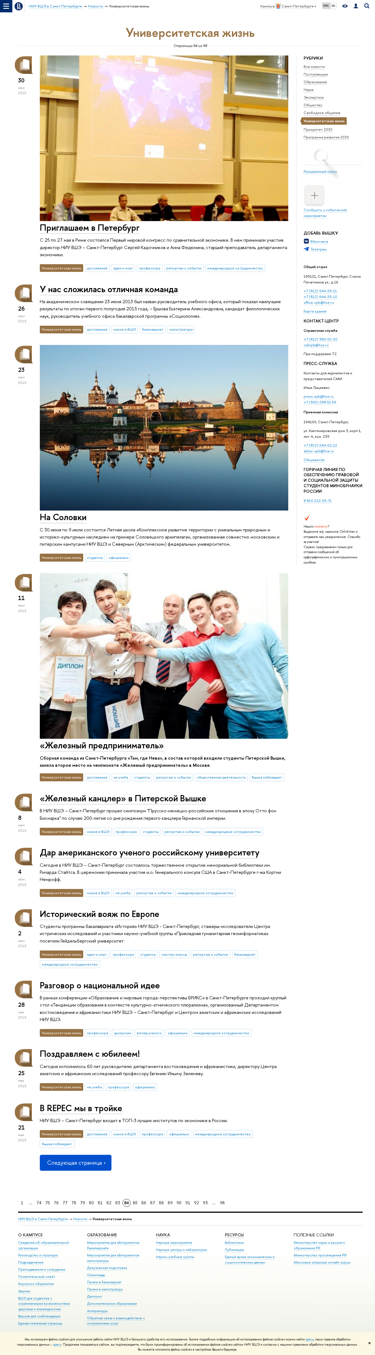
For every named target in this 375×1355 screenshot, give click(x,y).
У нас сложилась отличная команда (109, 289)
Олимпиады (96, 1275)
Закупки (24, 1291)
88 (161, 1203)
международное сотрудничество (235, 268)
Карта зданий (315, 311)
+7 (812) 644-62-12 (320, 445)
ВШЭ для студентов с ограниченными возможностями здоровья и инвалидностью (44, 1304)
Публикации (234, 1249)
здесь (310, 1339)
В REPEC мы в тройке (81, 1108)
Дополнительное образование (112, 1303)
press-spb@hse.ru (319, 396)
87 (152, 1203)
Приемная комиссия (321, 411)
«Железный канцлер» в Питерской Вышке (123, 798)
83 (117, 1203)
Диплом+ (94, 1296)
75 (47, 1203)
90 (179, 1203)
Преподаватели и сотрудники (41, 1269)
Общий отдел (315, 266)
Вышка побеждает (267, 777)
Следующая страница (74, 1162)
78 (73, 1203)
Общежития (314, 459)
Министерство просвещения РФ (320, 1255)
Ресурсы (234, 1235)
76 (56, 1203)
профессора (149, 268)
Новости (80, 1219)
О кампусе (30, 1235)
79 (82, 1203)
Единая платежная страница (40, 1323)
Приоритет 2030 (318, 129)
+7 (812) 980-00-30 (320, 339)
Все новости (314, 66)
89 (170, 1203)
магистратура (181, 329)
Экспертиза (314, 97)
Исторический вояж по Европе (99, 914)
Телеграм (318, 249)
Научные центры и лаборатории (181, 1249)
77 (65, 1203)
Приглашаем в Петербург (90, 227)
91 (187, 1203)
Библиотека (234, 1242)
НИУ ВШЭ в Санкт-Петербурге (43, 1219)
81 (100, 1203)
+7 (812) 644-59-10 (320, 296)
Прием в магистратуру (105, 1289)
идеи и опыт (123, 268)
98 (222, 1203)
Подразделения (30, 1262)
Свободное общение (322, 112)
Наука (309, 89)
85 (135, 1203)
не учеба (120, 777)
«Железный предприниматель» (102, 745)
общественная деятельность (221, 777)
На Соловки (63, 517)
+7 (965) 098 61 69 (320, 402)
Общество (313, 104)
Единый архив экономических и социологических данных (250, 1259)
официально (119, 557)
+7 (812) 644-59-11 (320, 290)
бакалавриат (152, 329)
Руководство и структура (38, 1255)
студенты (95, 557)
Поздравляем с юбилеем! (90, 1053)
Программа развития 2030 (326, 137)
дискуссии (122, 1032)
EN (333, 6)
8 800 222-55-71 (318, 500)
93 (205, 1203)
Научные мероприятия (174, 1242)
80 (91, 1203)
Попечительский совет (36, 1276)
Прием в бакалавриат (104, 1282)
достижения (97, 268)
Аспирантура (97, 1311)
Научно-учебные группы (175, 1256)
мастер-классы (174, 954)
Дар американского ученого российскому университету (149, 852)
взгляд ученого (149, 1032)
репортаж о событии (184, 268)
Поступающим (316, 74)
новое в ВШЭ (124, 329)
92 (196, 1203)
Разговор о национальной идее (100, 985)
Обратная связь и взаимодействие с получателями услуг (116, 1321)
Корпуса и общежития (36, 1283)
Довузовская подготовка (107, 1267)
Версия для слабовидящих (39, 1316)
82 (109, 1203)
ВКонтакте (319, 241)
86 (143, 1203)
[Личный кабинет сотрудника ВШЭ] (356, 6)
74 (39, 1203)
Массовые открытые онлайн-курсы (322, 1262)
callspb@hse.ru (316, 344)
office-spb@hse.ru (319, 302)
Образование (315, 81)
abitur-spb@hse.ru (319, 450)
